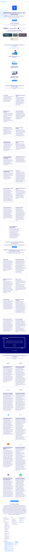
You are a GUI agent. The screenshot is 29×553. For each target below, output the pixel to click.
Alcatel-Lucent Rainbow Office (22, 521)
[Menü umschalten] (27, 1)
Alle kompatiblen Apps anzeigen (14, 501)
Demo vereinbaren (14, 80)
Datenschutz (16, 544)
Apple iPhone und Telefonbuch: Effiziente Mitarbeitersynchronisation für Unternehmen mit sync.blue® (9, 547)
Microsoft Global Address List (22, 518)
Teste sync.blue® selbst (14, 350)
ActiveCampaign (21, 519)
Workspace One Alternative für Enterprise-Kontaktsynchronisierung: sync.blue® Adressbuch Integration (9, 548)
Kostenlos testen (14, 20)
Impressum (16, 543)
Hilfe (15, 545)
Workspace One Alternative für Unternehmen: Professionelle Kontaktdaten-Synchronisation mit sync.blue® (9, 545)
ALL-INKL (21, 521)
